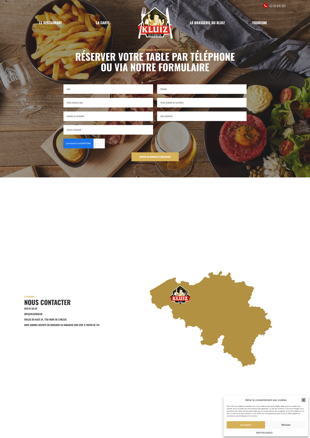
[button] (303, 400)
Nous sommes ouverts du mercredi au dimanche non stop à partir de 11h (61, 325)
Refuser (286, 424)
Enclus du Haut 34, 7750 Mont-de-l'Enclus (45, 319)
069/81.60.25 (30, 308)
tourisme (259, 22)
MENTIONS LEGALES (264, 432)
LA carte (103, 22)
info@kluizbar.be (33, 314)
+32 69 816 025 (277, 6)
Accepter (245, 424)
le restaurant (50, 22)
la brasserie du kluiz (207, 22)
